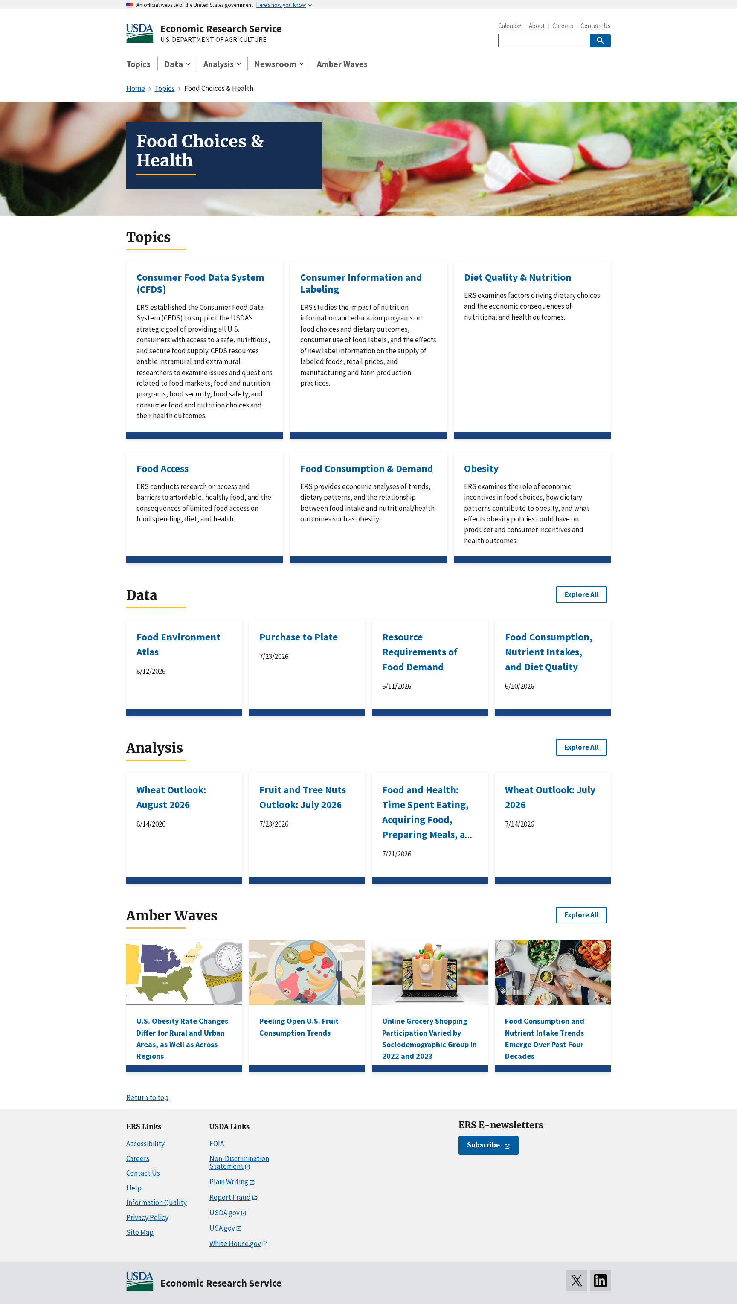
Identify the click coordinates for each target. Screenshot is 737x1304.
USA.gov (222, 1228)
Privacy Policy (147, 1217)
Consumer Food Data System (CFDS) (200, 283)
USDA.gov (224, 1212)
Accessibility (145, 1143)
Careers (562, 26)
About (537, 26)
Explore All (581, 594)
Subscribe (483, 1145)
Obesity (481, 468)
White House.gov (235, 1243)
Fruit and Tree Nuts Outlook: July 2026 (302, 797)
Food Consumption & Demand (366, 468)
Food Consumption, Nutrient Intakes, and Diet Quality (548, 652)
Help (134, 1188)
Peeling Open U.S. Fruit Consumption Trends (299, 1026)
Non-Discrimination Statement (239, 1162)
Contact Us (595, 26)
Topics (138, 63)
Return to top (147, 1097)
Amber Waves (342, 63)
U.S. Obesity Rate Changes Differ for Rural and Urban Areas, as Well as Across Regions (182, 1038)
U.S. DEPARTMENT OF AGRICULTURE (213, 40)
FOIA (216, 1143)
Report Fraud (230, 1197)
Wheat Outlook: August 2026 (171, 797)
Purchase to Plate (298, 637)
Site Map (140, 1232)
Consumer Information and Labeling (361, 283)
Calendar (510, 26)
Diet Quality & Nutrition (518, 277)
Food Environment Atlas (178, 644)
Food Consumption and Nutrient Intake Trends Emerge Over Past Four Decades (544, 1038)
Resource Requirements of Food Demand (420, 652)
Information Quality (156, 1202)
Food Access (162, 468)
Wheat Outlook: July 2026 (550, 797)
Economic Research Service (220, 28)
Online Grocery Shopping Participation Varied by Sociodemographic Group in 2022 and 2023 (429, 1038)
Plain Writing (228, 1181)
